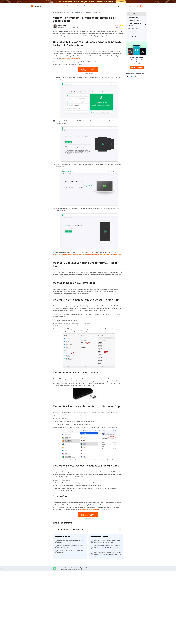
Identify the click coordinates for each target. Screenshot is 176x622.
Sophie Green (62, 25)
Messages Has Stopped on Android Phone (108, 254)
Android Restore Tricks (134, 28)
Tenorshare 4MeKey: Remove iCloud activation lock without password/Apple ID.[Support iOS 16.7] (107, 554)
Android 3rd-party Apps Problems (134, 24)
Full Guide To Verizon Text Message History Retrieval (70, 551)
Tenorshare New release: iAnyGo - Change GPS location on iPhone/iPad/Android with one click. (107, 547)
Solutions (101, 6)
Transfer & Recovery (67, 6)
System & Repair (51, 6)
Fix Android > (62, 12)
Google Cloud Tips (133, 31)
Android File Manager (134, 34)
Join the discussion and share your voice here (71, 529)
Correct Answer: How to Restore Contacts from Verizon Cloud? (70, 546)
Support (123, 6)
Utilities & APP (81, 6)
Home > (57, 12)
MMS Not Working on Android (87, 254)
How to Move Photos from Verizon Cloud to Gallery (70, 541)
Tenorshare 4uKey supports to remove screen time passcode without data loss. (107, 541)
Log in (142, 6)
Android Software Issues (134, 20)
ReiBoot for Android (136, 57)
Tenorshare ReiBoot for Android (70, 58)
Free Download (138, 67)
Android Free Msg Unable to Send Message (65, 254)
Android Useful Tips (133, 17)
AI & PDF (91, 6)
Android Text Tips (132, 37)
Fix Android (75, 27)
